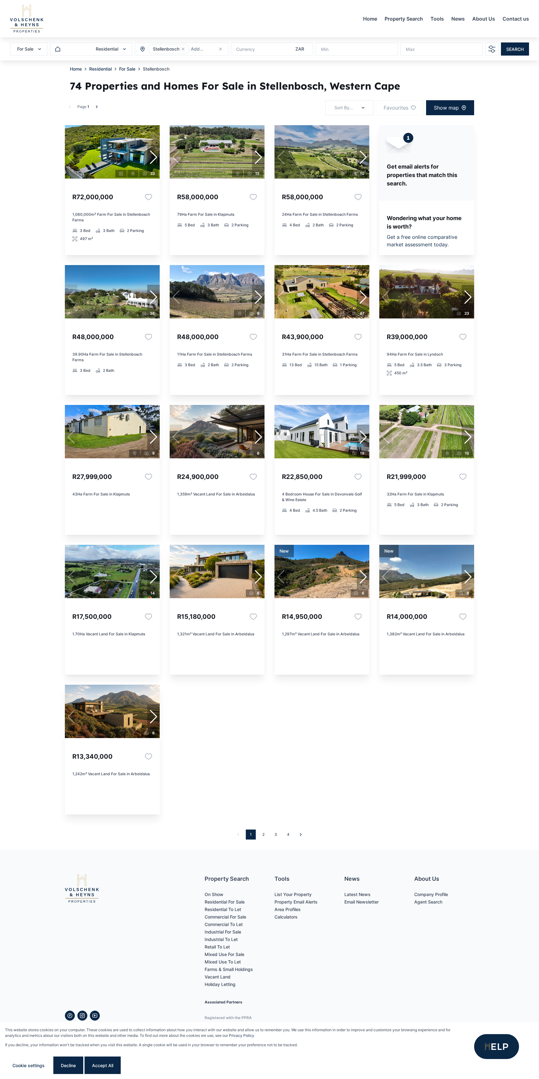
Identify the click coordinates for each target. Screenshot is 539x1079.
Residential (100, 68)
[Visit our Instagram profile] (82, 1016)
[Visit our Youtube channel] (95, 1016)
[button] (183, 49)
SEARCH (515, 49)
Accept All (102, 1065)
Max (410, 49)
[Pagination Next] (301, 835)
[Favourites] (148, 197)
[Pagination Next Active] (97, 107)
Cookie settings (28, 1065)
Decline (68, 1065)
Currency (245, 49)
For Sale (127, 68)
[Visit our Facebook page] (70, 1016)
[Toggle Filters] (491, 49)
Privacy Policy (241, 1035)
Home (76, 68)
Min (324, 49)
